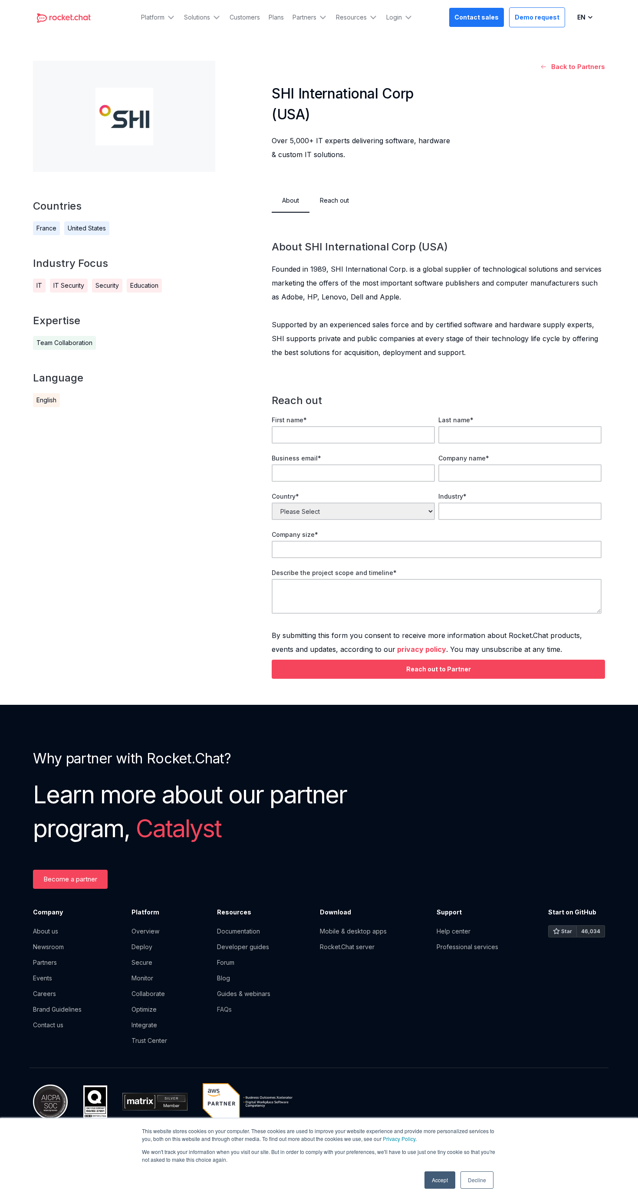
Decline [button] (477, 1180)
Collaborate (148, 993)
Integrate (144, 1025)
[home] (64, 17)
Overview (145, 931)
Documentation (238, 931)
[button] (158, 17)
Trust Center (149, 1040)
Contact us (48, 1025)
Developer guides (243, 946)
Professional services (467, 946)
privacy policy (421, 649)
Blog (223, 978)
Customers (245, 17)
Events (42, 978)
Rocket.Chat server (347, 946)
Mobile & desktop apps (353, 931)
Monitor (142, 978)
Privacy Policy (399, 1138)
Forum (225, 962)
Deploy (142, 946)
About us (45, 931)
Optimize (144, 1009)
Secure (142, 962)
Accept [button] (440, 1180)
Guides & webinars (243, 993)
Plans (276, 17)
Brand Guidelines (57, 1009)
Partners (45, 962)
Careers (44, 993)
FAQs (224, 1009)
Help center (453, 931)
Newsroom (48, 946)
